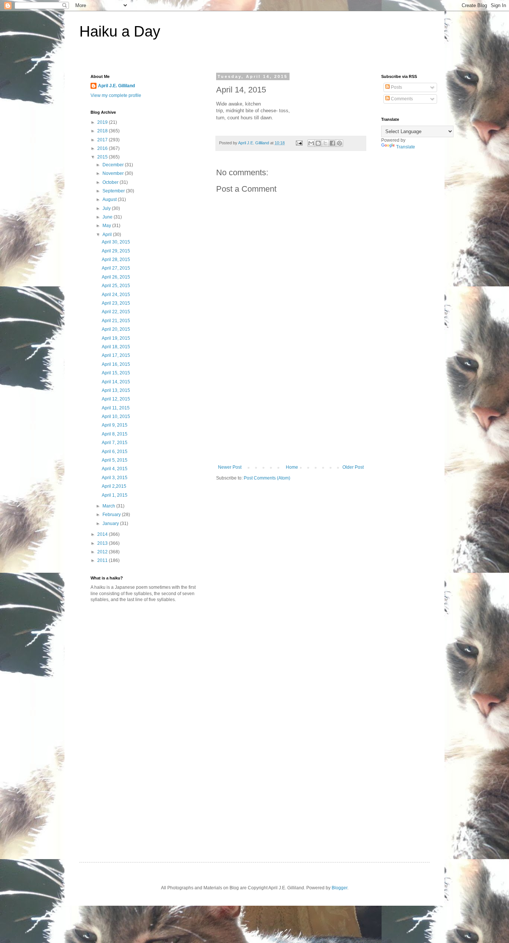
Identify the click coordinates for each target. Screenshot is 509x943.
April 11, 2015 (116, 408)
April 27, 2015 (116, 268)
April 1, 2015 (114, 495)
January (111, 523)
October (111, 182)
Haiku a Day (119, 31)
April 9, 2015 (114, 425)
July (107, 208)
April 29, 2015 (116, 251)
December (113, 164)
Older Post (353, 467)
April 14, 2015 (116, 381)
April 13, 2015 (116, 390)
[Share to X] (325, 143)
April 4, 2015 (114, 468)
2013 (103, 543)
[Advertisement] (291, 408)
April (107, 234)
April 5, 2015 (114, 460)
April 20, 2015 (116, 329)
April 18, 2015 (116, 346)
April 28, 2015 (116, 259)
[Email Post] (299, 143)
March (109, 506)
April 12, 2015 (116, 399)
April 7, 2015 (114, 442)
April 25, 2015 (116, 285)
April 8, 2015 (114, 434)
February (112, 514)
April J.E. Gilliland (116, 85)
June (108, 217)
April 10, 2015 (116, 416)
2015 (103, 157)
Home (292, 467)
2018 (103, 130)
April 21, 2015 (116, 320)
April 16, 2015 (116, 364)
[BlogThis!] (318, 143)
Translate (405, 147)
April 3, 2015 (114, 477)
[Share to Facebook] (332, 143)
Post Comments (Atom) (267, 478)
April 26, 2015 (116, 277)
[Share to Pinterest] (339, 143)
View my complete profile (116, 95)
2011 (103, 560)
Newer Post (229, 467)
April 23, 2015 (116, 303)
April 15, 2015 (116, 372)
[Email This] (311, 143)
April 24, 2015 (116, 294)
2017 (103, 139)
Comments (401, 98)
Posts (396, 87)
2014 (103, 534)
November (113, 173)
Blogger (339, 887)
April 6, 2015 (114, 451)
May (107, 225)
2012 (103, 551)
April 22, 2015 (116, 311)
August (110, 199)
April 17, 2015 (116, 355)
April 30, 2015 (116, 242)
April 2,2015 (114, 486)
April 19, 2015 (116, 338)
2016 (103, 148)
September (114, 191)
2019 (103, 122)
